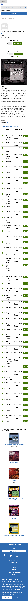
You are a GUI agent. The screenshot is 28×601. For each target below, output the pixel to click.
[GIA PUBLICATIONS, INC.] (1, 4)
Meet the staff (14, 565)
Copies (7, 54)
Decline (18, 597)
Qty (7, 43)
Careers (14, 567)
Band (7, 122)
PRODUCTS (3, 18)
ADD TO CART (17, 43)
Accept (7, 597)
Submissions (14, 574)
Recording (11, 18)
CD (5, 120)
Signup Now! (14, 551)
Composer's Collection (9, 86)
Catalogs (3, 1)
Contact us (14, 570)
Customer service (14, 560)
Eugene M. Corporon (7, 34)
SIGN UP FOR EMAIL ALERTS (14, 572)
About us (14, 562)
